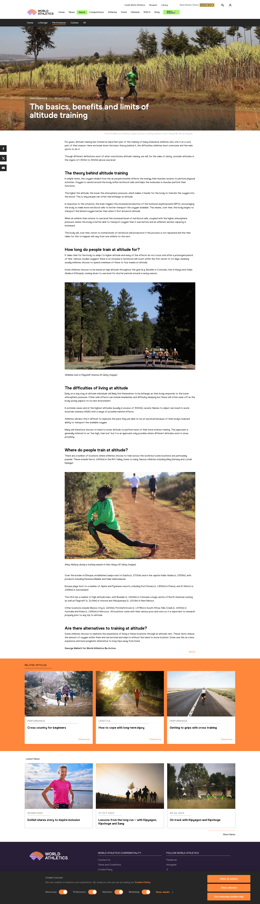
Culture (74, 22)
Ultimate (135, 12)
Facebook (171, 859)
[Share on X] (3, 158)
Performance (59, 22)
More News (229, 834)
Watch (82, 12)
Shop (157, 12)
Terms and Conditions (109, 864)
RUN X (147, 12)
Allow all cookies (229, 879)
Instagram (171, 864)
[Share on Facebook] (3, 148)
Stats (124, 12)
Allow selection (229, 887)
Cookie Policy (142, 882)
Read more (84, 739)
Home (62, 12)
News (72, 12)
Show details (163, 892)
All (84, 22)
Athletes (112, 12)
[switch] (92, 892)
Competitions (96, 12)
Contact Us (104, 859)
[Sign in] (230, 5)
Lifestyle (43, 22)
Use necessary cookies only (228, 896)
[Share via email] (3, 168)
